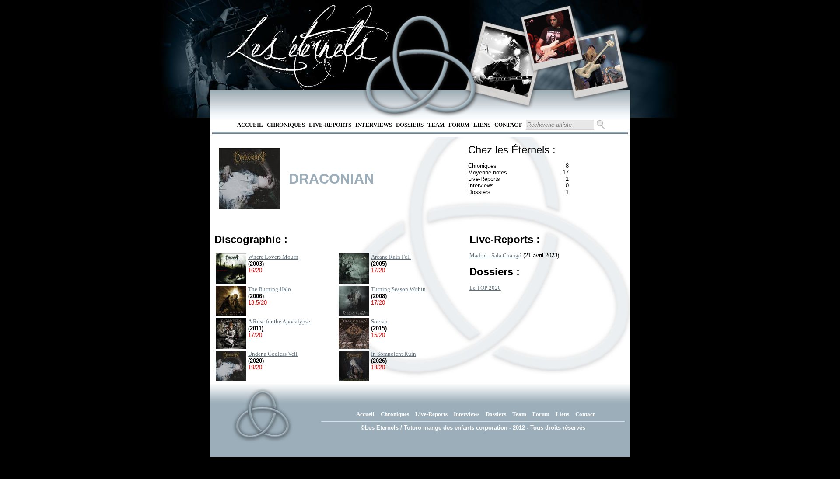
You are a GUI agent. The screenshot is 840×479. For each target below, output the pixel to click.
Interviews (373, 124)
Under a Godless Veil (273, 354)
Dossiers (410, 124)
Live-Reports (330, 124)
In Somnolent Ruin (393, 354)
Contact (508, 124)
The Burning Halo (269, 289)
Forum (458, 124)
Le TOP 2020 (485, 288)
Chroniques (286, 124)
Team (435, 124)
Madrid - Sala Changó (495, 255)
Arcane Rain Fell (391, 256)
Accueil (250, 124)
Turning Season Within (398, 289)
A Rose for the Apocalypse (279, 321)
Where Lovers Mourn (273, 256)
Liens (481, 124)
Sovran (379, 321)
